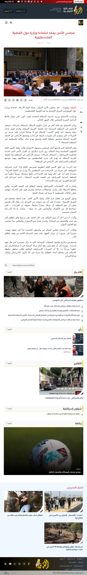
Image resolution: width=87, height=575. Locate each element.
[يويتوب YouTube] (10, 564)
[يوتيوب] (17, 100)
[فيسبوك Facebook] (29, 564)
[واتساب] (9, 100)
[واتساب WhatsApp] (15, 564)
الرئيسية (48, 42)
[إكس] (21, 100)
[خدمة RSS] (5, 564)
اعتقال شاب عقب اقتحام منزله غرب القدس (59, 1)
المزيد (10, 272)
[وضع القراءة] (81, 122)
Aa (81, 112)
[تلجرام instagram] (19, 564)
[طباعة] (5, 100)
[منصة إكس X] (24, 564)
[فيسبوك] (25, 100)
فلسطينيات (39, 42)
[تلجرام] (13, 100)
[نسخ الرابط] (6, 265)
